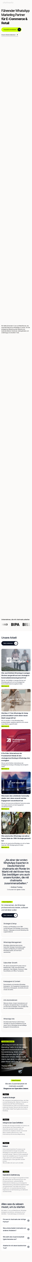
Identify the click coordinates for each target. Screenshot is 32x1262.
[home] (12, 2)
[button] (29, 2)
